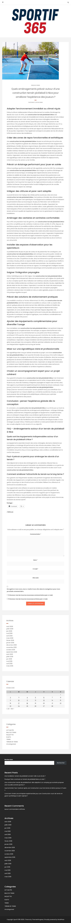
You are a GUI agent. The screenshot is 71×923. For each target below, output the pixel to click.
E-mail (35, 569)
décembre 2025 (11, 645)
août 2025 (9, 654)
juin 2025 (9, 659)
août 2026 (9, 626)
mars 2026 (9, 638)
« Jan (8, 709)
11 (27, 700)
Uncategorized (11, 744)
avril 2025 (9, 663)
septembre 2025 (11, 652)
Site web (36, 578)
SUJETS (8, 737)
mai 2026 (9, 633)
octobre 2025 (10, 650)
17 (18, 703)
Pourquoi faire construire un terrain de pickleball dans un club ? (25, 779)
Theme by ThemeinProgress (34, 919)
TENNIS (8, 739)
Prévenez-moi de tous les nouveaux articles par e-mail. (28, 599)
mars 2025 (9, 666)
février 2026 (10, 640)
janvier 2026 (10, 643)
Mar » (12, 709)
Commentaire (35, 534)
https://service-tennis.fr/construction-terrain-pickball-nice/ (27, 390)
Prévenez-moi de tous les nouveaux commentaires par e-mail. (30, 595)
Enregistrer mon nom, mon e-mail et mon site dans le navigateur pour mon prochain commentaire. (33, 590)
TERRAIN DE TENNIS (35, 85)
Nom (35, 560)
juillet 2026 (9, 629)
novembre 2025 (11, 647)
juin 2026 (9, 631)
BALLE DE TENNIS (11, 732)
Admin (41, 102)
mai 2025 (9, 661)
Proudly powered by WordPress (54, 919)
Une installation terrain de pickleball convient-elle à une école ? (25, 776)
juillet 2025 (9, 656)
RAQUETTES (10, 735)
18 (27, 703)
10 (18, 700)
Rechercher (9, 759)
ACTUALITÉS (10, 730)
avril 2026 (9, 636)
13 (43, 700)
